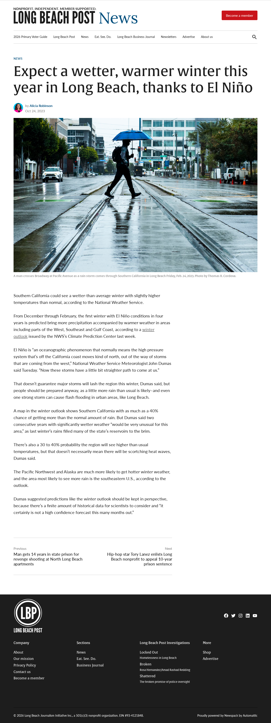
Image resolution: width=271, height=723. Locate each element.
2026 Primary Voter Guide (30, 37)
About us (207, 37)
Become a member (239, 15)
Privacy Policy (25, 665)
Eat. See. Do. (103, 37)
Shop (207, 652)
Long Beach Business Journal (136, 37)
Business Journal (90, 665)
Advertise (189, 37)
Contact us (22, 672)
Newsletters (168, 37)
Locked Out (158, 655)
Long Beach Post (64, 37)
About (18, 652)
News (84, 37)
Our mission (24, 659)
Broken (165, 667)
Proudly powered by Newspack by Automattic (227, 715)
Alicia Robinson (41, 105)
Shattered (165, 679)
